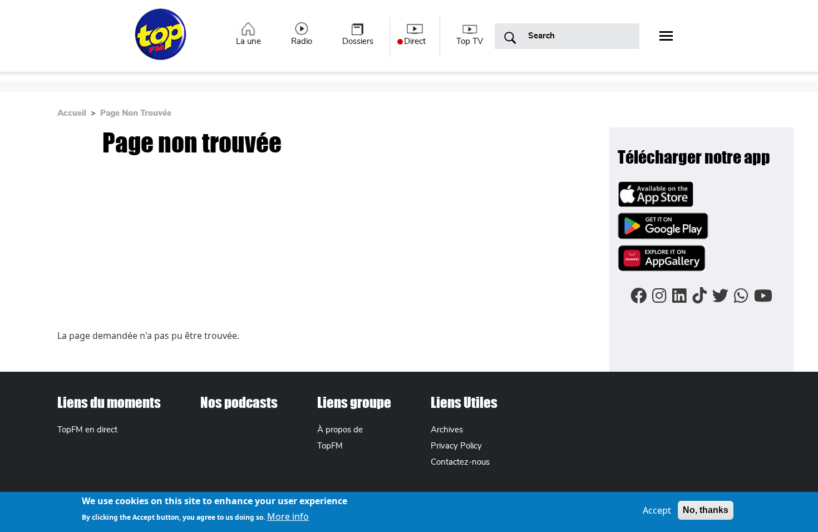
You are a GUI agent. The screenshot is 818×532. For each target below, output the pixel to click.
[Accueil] (162, 41)
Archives (447, 430)
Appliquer (510, 38)
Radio (301, 41)
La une (248, 41)
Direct (415, 41)
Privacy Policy (456, 446)
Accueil (71, 113)
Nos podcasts (239, 402)
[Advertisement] (333, 245)
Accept (657, 510)
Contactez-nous (460, 462)
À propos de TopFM (340, 438)
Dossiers (357, 41)
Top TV (469, 41)
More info (288, 516)
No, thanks (705, 510)
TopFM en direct (87, 430)
